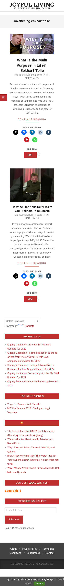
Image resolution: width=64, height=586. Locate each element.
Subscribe (14, 519)
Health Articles (33, 423)
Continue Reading (32, 119)
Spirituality (32, 78)
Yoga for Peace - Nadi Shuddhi (24, 404)
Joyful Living (28, 563)
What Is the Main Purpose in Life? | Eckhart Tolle (32, 65)
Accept (39, 583)
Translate (29, 325)
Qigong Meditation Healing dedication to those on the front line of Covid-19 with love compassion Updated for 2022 (32, 356)
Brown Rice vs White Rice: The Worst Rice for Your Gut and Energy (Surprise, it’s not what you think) (33, 459)
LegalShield (13, 490)
